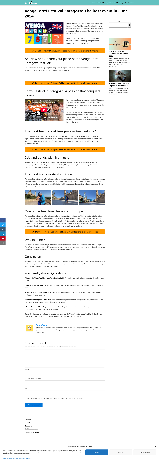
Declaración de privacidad (19, 458)
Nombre (28, 369)
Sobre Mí (28, 422)
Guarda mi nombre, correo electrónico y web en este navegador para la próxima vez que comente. (55, 398)
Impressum (28, 458)
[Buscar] (129, 25)
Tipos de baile (110, 3)
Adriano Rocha (41, 325)
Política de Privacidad (32, 432)
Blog (121, 3)
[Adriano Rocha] (29, 327)
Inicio (93, 3)
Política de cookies (7, 458)
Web (26, 388)
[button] (155, 447)
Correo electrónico (33, 379)
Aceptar (96, 452)
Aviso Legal (28, 426)
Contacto (131, 3)
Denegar (120, 452)
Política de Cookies (31, 429)
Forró (99, 3)
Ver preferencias (145, 452)
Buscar (120, 21)
